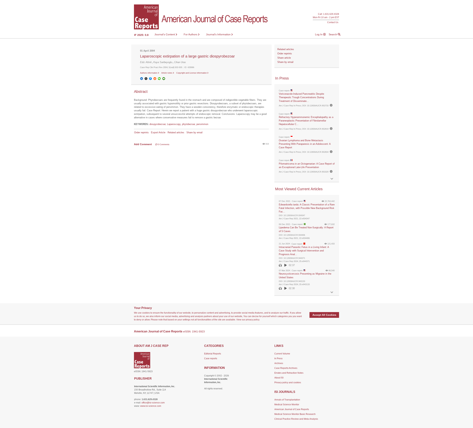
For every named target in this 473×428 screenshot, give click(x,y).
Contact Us (332, 22)
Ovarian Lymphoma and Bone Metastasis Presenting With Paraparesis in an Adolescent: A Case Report (305, 144)
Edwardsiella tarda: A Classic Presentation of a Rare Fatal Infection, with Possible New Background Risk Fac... (307, 208)
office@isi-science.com (153, 402)
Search (333, 34)
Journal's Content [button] (165, 34)
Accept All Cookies (324, 314)
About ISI (278, 377)
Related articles (176, 132)
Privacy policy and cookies (287, 382)
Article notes (167, 73)
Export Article (158, 132)
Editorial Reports (212, 353)
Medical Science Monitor (286, 404)
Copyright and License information (191, 73)
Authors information (149, 73)
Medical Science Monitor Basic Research (295, 414)
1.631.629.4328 (331, 14)
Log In (319, 34)
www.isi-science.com (150, 406)
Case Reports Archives (285, 368)
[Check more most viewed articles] (332, 292)
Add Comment (143, 144)
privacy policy (252, 319)
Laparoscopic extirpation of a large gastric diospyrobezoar (187, 56)
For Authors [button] (191, 34)
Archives (278, 363)
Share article (284, 57)
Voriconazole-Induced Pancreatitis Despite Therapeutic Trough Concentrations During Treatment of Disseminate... (301, 97)
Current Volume (282, 353)
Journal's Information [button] (218, 34)
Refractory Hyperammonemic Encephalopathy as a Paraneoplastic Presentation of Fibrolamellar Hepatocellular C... (306, 121)
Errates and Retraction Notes (288, 373)
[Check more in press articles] (332, 178)
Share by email (194, 132)
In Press (278, 358)
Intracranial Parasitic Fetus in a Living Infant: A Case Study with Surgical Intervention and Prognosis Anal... (304, 251)
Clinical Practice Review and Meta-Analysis (296, 419)
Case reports (210, 358)
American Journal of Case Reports (291, 409)
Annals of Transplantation (287, 399)
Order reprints (141, 132)
